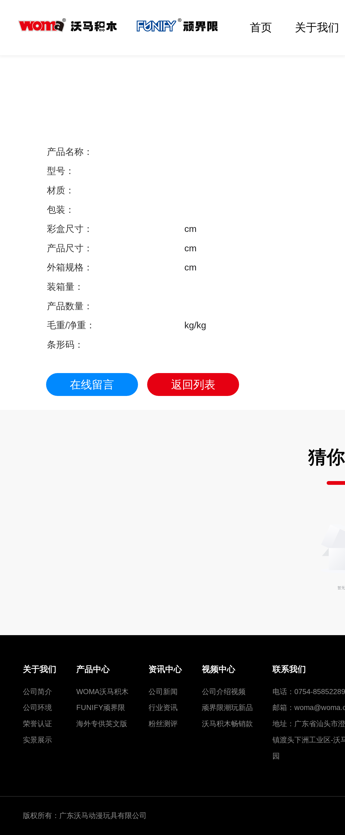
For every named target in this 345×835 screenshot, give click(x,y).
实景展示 (37, 740)
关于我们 (39, 669)
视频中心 (218, 669)
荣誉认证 (37, 723)
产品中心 (93, 669)
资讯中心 (165, 669)
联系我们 (289, 669)
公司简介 (37, 691)
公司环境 (37, 707)
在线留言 (92, 384)
